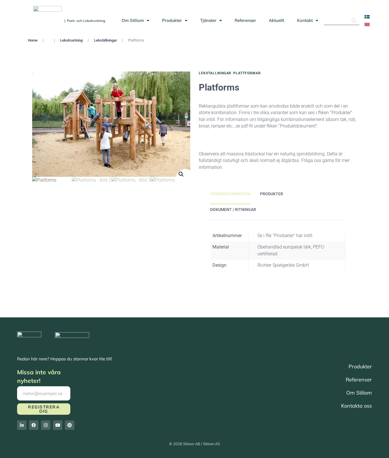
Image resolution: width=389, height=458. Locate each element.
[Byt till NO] (367, 24)
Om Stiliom (133, 20)
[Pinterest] (69, 425)
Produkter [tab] (271, 194)
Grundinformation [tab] (230, 194)
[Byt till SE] (367, 16)
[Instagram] (45, 425)
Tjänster (208, 20)
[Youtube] (57, 425)
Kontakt (305, 20)
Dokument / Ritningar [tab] (233, 209)
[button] (185, 178)
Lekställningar (105, 40)
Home (33, 40)
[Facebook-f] (33, 425)
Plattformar (247, 73)
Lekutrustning (71, 40)
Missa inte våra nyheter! (39, 376)
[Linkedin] (21, 425)
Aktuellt (276, 20)
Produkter (172, 20)
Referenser (245, 20)
